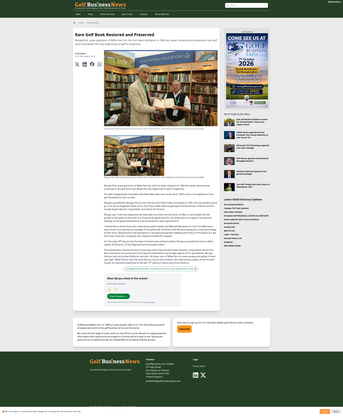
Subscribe (184, 329)
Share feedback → (118, 296)
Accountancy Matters (234, 204)
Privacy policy (199, 366)
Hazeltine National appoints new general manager (251, 172)
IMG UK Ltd (229, 230)
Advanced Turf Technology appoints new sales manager (252, 146)
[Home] (74, 22)
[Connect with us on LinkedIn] (196, 375)
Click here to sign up (187, 322)
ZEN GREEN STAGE (232, 245)
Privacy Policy (150, 302)
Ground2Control (231, 223)
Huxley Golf (229, 227)
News (78, 14)
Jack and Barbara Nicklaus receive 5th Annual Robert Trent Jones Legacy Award (252, 122)
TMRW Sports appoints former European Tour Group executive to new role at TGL (252, 135)
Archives (143, 14)
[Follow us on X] (203, 375)
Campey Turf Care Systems (236, 208)
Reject (336, 411)
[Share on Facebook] (92, 64)
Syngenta (228, 242)
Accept (325, 411)
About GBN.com (162, 14)
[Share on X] (77, 64)
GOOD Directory (107, 14)
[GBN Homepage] (145, 5)
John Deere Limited (233, 212)
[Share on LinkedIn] (85, 64)
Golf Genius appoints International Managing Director (252, 159)
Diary (90, 14)
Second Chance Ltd (233, 238)
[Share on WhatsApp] (100, 64)
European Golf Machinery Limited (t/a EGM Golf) (246, 215)
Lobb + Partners (231, 234)
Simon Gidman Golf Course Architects (241, 219)
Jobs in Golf (127, 14)
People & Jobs (93, 22)
